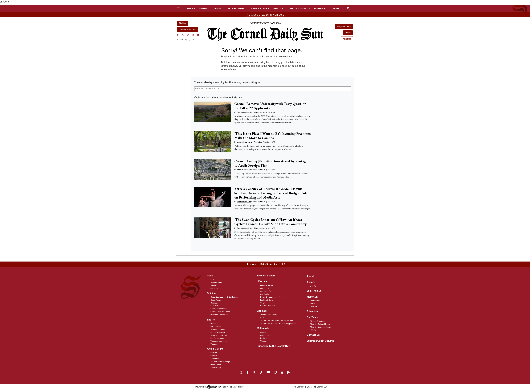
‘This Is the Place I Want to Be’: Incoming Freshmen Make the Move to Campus (272, 135)
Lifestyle (262, 281)
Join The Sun (314, 290)
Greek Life (264, 288)
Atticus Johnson (244, 170)
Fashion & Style (266, 300)
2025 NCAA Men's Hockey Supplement (276, 320)
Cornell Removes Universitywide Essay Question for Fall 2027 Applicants (270, 105)
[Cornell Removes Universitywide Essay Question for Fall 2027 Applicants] (212, 112)
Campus (213, 285)
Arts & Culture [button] (236, 8)
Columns (214, 303)
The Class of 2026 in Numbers (264, 14)
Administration (216, 282)
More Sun (312, 296)
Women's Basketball (218, 335)
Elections (214, 288)
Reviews (214, 356)
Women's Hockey (217, 329)
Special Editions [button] (299, 8)
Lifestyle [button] (278, 8)
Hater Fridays (216, 364)
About (310, 276)
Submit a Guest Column (320, 340)
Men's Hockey (216, 326)
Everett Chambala (244, 112)
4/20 (262, 318)
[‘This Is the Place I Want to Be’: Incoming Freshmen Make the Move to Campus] (212, 141)
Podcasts (264, 338)
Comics (263, 332)
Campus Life (265, 291)
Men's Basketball (217, 332)
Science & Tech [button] (259, 8)
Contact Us (313, 334)
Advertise (347, 39)
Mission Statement (317, 321)
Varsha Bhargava (244, 142)
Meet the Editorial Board (320, 324)
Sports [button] (217, 8)
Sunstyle (313, 306)
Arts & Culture (215, 349)
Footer (6, 1)
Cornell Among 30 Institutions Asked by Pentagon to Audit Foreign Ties (271, 163)
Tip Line (182, 23)
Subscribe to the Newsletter (273, 346)
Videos (263, 341)
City (212, 279)
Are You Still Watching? (220, 362)
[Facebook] (178, 34)
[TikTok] (188, 34)
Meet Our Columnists (219, 315)
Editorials (214, 306)
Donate (348, 32)
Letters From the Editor (220, 312)
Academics (265, 294)
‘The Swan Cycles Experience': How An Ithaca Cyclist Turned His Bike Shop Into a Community (270, 221)
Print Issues (315, 301)
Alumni (311, 282)
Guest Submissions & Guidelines (224, 297)
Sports (211, 319)
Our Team (312, 317)
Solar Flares (215, 359)
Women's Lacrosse (218, 341)
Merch (312, 303)
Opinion (211, 293)
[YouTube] (198, 34)
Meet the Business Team (320, 327)
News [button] (190, 8)
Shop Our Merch (344, 26)
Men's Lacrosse (217, 338)
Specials (262, 310)
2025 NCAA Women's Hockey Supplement (278, 323)
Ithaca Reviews (266, 285)
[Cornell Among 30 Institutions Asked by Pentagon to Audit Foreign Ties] (212, 169)
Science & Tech (266, 275)
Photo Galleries (266, 335)
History (313, 330)
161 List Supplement (268, 315)
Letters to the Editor (218, 309)
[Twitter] (182, 34)
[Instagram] (193, 34)
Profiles (213, 353)
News (210, 275)
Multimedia (263, 328)
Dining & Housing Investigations (273, 297)
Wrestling (214, 344)
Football (213, 323)
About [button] (336, 8)
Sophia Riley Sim (244, 201)
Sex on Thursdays (267, 306)
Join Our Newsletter (187, 29)
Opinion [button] (203, 8)
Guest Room (215, 300)
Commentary (215, 367)
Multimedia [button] (320, 8)
